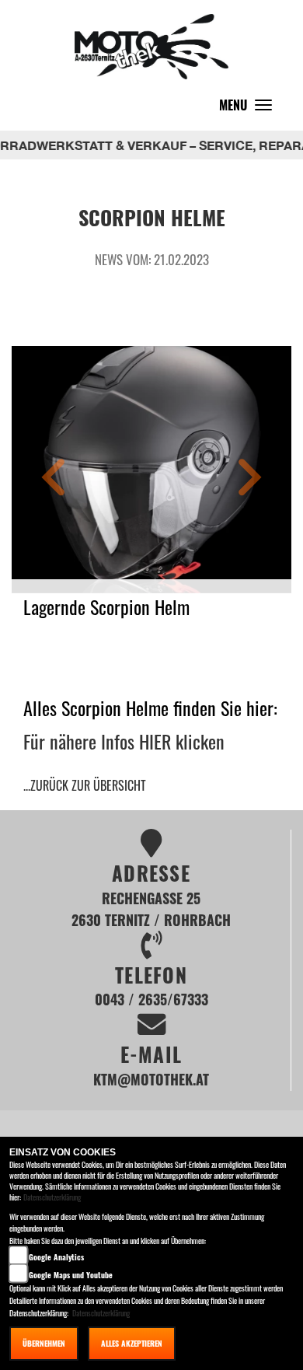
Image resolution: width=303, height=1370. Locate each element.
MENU (249, 108)
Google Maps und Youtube (71, 1275)
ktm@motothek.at (151, 1078)
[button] (54, 479)
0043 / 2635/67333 (151, 998)
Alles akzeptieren (131, 1343)
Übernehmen (44, 1343)
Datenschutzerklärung (52, 1197)
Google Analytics (56, 1257)
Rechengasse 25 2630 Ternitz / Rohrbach (151, 908)
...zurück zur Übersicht (84, 785)
